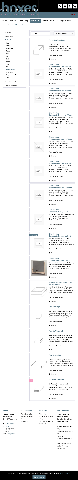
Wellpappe (9, 48)
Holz (7, 43)
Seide (8, 61)
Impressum (42, 424)
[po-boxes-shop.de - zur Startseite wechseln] (19, 9)
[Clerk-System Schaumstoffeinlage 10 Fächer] (39, 195)
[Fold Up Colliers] (39, 364)
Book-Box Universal (56, 379)
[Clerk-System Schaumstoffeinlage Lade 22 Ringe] (39, 267)
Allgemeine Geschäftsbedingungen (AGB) (46, 416)
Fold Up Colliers (55, 355)
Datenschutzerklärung (46, 421)
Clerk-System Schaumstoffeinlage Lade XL (60, 235)
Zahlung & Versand (11, 85)
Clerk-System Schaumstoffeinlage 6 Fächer (60, 162)
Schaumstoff (10, 69)
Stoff (7, 59)
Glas (7, 77)
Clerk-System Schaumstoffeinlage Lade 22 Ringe (60, 259)
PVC (7, 56)
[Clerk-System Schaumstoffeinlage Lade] (39, 219)
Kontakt (23, 419)
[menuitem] (50, 6)
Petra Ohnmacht (10, 82)
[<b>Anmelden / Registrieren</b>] (70, 6)
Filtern (36, 33)
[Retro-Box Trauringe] (39, 49)
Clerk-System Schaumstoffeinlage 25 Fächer (60, 138)
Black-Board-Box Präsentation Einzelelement (60, 283)
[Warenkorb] (75, 6)
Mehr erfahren (65, 473)
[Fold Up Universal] (39, 340)
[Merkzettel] (65, 6)
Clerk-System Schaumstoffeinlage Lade (59, 211)
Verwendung (9, 36)
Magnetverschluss (12, 75)
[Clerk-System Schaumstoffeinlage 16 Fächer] (39, 122)
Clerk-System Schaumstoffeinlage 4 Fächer (60, 65)
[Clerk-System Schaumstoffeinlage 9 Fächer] (39, 98)
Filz (7, 67)
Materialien (9, 40)
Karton (8, 45)
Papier (8, 51)
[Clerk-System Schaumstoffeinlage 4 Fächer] (39, 73)
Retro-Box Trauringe (57, 40)
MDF (7, 53)
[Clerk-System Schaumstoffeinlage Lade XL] (39, 243)
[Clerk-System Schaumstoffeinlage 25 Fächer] (39, 146)
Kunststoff (9, 72)
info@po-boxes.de (12, 434)
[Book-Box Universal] (39, 388)
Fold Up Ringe (54, 307)
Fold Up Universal (56, 331)
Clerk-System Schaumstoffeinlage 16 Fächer (60, 114)
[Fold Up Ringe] (39, 316)
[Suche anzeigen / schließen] (60, 6)
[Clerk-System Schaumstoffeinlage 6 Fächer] (39, 170)
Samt (8, 64)
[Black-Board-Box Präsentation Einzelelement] (39, 292)
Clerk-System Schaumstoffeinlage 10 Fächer (60, 187)
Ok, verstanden (39, 477)
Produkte (8, 32)
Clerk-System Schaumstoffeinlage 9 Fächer (60, 90)
